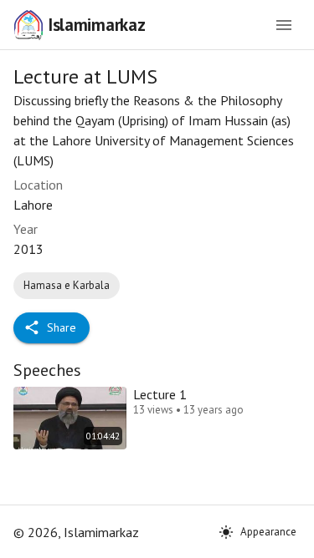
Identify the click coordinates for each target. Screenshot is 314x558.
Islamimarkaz (96, 24)
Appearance (268, 532)
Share (61, 327)
